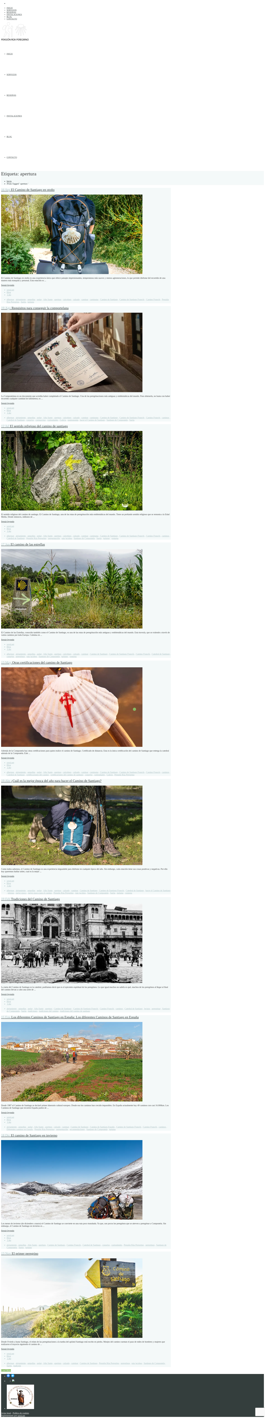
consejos (30, 420)
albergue (10, 299)
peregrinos (20, 656)
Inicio (9, 181)
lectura (147, 1008)
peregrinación (54, 538)
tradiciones (32, 1011)
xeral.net (10, 290)
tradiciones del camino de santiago (75, 1011)
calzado (76, 299)
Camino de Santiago (109, 299)
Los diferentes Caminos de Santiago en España (70, 1017)
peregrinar (156, 1008)
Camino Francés (153, 299)
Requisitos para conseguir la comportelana (35, 308)
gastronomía (73, 420)
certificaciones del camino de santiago (67, 775)
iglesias (11, 893)
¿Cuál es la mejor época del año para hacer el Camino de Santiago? (51, 781)
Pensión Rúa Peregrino (36, 538)
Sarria (23, 302)
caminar (84, 299)
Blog (9, 292)
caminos (165, 417)
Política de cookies (21, 1413)
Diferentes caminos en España (20, 1129)
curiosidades (52, 420)
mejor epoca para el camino (40, 893)
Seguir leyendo (7, 285)
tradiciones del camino (49, 1011)
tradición (17, 1366)
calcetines (67, 299)
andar (39, 299)
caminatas (94, 299)
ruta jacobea (67, 538)
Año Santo (48, 299)
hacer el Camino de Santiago (92, 420)
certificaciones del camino (37, 775)
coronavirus (40, 420)
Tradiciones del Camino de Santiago (30, 899)
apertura (57, 299)
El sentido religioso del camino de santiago (34, 426)
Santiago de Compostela (117, 420)
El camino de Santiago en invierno (29, 1135)
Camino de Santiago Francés (131, 299)
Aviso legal (6, 1413)
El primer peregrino (19, 1253)
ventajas (114, 538)
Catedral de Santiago (16, 420)
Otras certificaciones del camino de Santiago (36, 662)
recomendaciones (77, 1129)
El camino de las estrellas (23, 544)
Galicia (63, 420)
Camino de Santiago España (102, 1127)
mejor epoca (21, 893)
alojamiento (21, 299)
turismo (31, 302)
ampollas (31, 299)
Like (9, 295)
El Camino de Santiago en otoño (28, 190)
